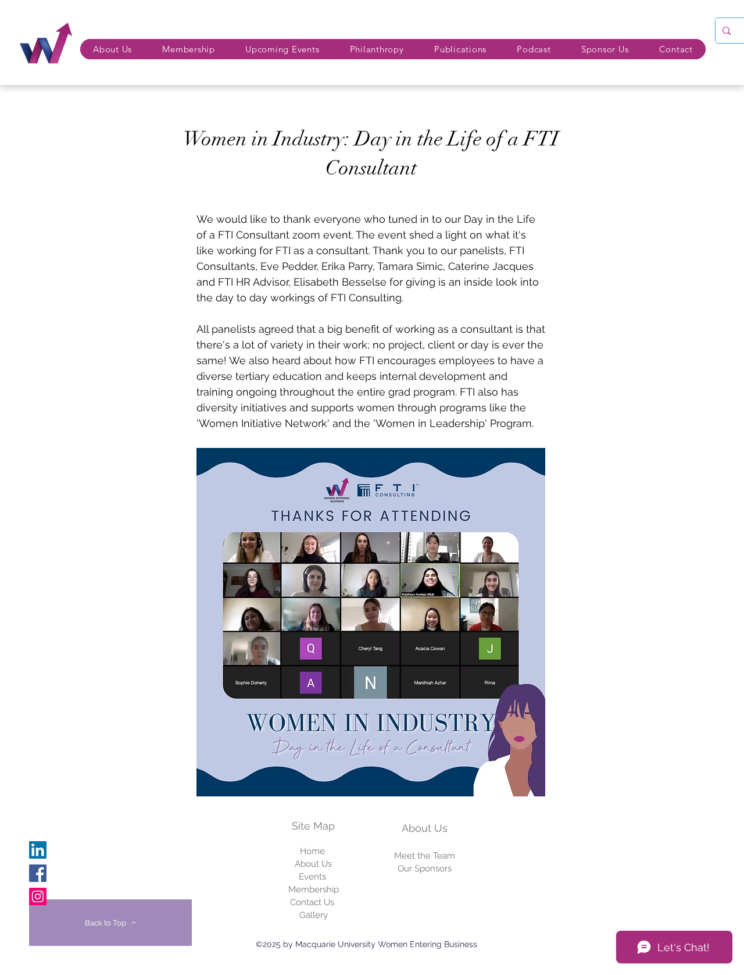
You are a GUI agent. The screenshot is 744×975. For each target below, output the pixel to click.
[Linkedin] (37, 850)
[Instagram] (37, 896)
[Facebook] (37, 873)
